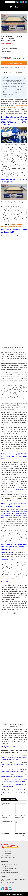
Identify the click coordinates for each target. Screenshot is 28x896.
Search (17, 2)
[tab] (6, 73)
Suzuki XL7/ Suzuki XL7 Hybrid (12, 67)
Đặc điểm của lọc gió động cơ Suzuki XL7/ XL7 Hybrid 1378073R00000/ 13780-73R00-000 (13, 81)
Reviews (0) (19, 72)
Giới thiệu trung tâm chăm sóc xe (9, 864)
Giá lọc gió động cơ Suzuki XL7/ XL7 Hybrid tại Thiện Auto (13, 87)
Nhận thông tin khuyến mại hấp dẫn (9, 872)
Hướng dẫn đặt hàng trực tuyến (8, 868)
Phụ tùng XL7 (22, 67)
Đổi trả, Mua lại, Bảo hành (7, 866)
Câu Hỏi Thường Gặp (6, 870)
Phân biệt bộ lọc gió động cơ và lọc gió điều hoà (14, 83)
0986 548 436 (8, 58)
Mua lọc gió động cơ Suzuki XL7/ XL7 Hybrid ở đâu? (13, 90)
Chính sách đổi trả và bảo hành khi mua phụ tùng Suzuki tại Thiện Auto (14, 93)
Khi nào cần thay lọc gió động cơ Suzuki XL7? (13, 85)
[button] (23, 78)
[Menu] (2, 2)
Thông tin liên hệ (7, 96)
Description (7, 72)
